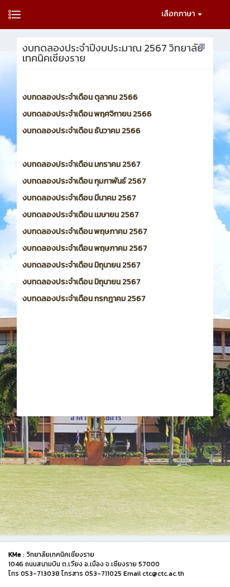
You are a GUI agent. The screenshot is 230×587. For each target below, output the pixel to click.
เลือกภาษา (179, 14)
